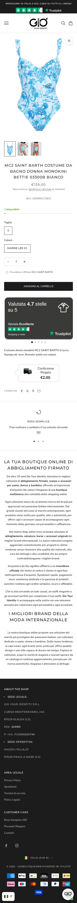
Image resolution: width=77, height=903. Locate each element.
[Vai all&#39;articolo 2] (23, 148)
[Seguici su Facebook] (6, 846)
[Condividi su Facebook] (21, 391)
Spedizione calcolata (40, 189)
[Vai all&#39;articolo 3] (36, 148)
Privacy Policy (12, 780)
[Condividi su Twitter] (27, 391)
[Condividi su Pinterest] (33, 391)
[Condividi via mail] (39, 391)
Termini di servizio (14, 793)
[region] (38, 422)
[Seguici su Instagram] (17, 846)
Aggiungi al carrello (38, 286)
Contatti (9, 833)
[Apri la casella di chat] (68, 894)
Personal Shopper (14, 826)
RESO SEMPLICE (38, 421)
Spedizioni (10, 787)
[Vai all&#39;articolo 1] (10, 148)
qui (38, 432)
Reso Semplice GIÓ (15, 820)
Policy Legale (12, 800)
